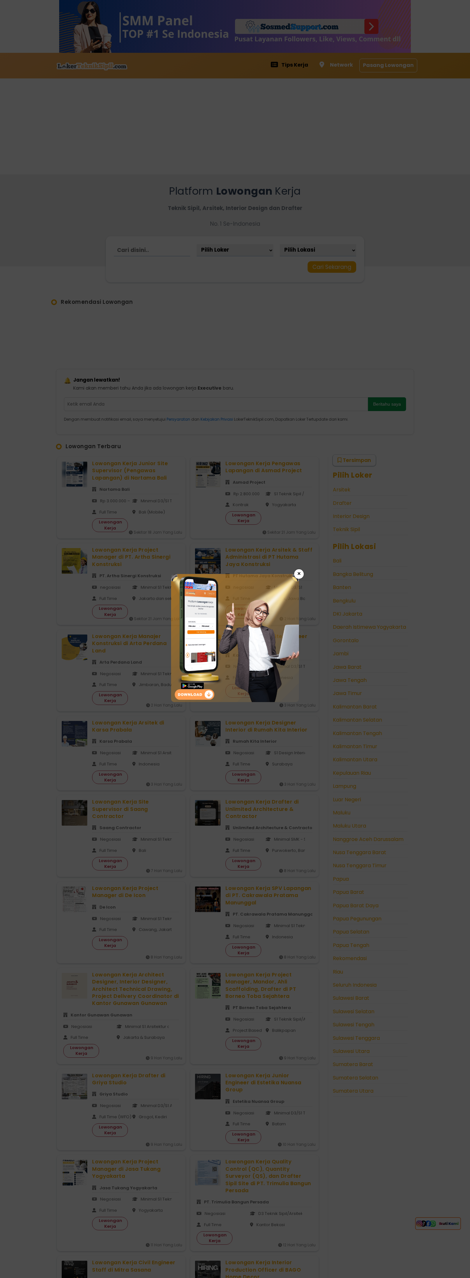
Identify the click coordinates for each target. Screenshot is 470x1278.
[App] (235, 700)
